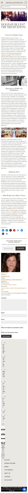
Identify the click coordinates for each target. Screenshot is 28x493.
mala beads (15, 210)
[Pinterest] (3, 442)
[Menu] (3, 2)
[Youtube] (3, 438)
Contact (4, 418)
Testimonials (8, 470)
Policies (7, 460)
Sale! (4, 412)
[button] (25, 3)
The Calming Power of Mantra (9, 284)
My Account (8, 480)
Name (3, 312)
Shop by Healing (4, 401)
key (2, 160)
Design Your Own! (9, 463)
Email (3, 319)
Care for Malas (4, 373)
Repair (6, 466)
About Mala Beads (4, 348)
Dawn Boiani (4, 273)
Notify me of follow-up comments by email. (12, 327)
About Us (7, 473)
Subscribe (20, 248)
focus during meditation (11, 213)
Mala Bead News (5, 276)
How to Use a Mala (4, 361)
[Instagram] (3, 434)
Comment (4, 298)
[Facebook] (3, 429)
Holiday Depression (6, 279)
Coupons (7, 476)
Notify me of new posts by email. (9, 332)
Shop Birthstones (4, 387)
